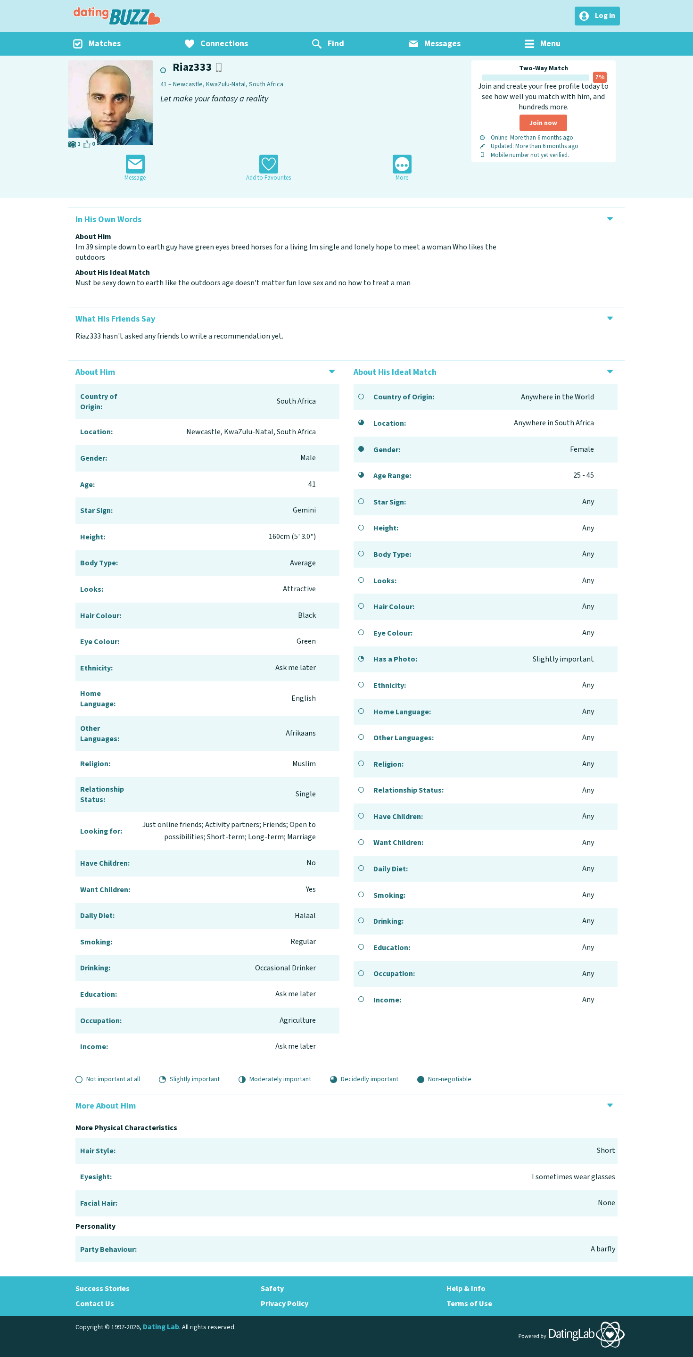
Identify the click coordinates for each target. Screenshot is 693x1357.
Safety (272, 1288)
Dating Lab (161, 1327)
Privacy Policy (284, 1304)
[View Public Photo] (110, 102)
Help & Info (466, 1288)
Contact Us (94, 1304)
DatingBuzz (117, 16)
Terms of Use (469, 1304)
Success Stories (102, 1288)
